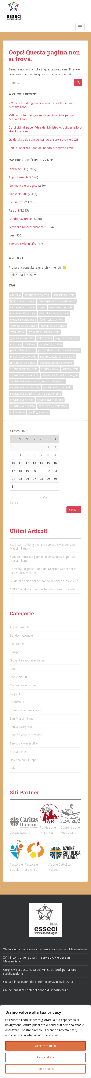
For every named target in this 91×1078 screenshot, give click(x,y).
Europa (14, 652)
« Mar (44, 497)
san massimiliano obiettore (56, 363)
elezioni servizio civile (23, 319)
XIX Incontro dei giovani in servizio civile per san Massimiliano (41, 105)
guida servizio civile (21, 338)
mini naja (30, 344)
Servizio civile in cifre (23, 244)
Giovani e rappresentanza (26, 227)
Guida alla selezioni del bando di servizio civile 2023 (44, 139)
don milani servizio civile (54, 313)
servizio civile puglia (22, 393)
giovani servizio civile (53, 326)
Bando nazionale (20, 219)
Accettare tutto (45, 1046)
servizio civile (70, 369)
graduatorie (17, 332)
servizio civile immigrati (24, 381)
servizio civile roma (49, 393)
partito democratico (22, 350)
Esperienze (16, 202)
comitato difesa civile (23, 313)
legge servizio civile (67, 338)
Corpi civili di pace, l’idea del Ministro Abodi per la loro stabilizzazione (45, 129)
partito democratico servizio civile (58, 350)
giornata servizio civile (23, 326)
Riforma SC (17, 702)
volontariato (17, 412)
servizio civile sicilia (21, 400)
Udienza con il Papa (23, 760)
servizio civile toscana (50, 400)
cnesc (42, 307)
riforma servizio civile (23, 363)
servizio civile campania (24, 375)
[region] (45, 1041)
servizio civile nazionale (57, 387)
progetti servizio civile (23, 356)
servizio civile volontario (53, 406)
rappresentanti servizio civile (57, 356)
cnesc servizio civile (60, 307)
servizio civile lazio (53, 381)
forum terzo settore (51, 319)
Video (13, 768)
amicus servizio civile (37, 295)
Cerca (14, 502)
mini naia (15, 344)
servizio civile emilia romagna (60, 375)
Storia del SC (17, 169)
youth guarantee (38, 412)
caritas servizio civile (22, 307)
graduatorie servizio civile (43, 332)
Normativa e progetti (23, 185)
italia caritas (44, 338)
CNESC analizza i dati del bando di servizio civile (41, 148)
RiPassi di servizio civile (25, 710)
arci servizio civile (63, 295)
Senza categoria (21, 727)
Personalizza (45, 1057)
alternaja (15, 295)
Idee (12, 235)
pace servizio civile (50, 344)
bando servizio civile (22, 301)
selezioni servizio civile (23, 369)
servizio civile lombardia (24, 387)
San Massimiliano (22, 718)
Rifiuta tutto (45, 1069)
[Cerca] (78, 82)
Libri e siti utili (18, 194)
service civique (50, 369)
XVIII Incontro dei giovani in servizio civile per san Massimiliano (42, 117)
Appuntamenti (18, 177)
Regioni (14, 210)
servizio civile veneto (22, 406)
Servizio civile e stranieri (26, 735)
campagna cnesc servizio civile (57, 301)
